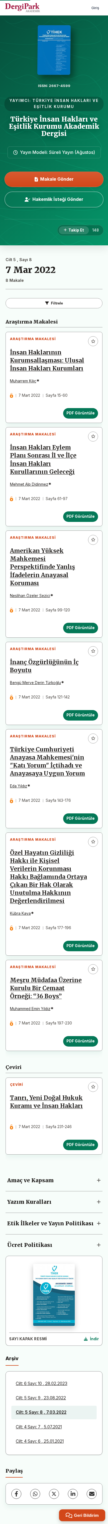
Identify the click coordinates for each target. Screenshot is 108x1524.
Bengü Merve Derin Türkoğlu (35, 682)
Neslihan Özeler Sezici (30, 595)
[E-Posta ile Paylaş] (92, 1494)
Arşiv (12, 1358)
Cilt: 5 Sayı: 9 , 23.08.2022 (41, 1397)
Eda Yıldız (18, 786)
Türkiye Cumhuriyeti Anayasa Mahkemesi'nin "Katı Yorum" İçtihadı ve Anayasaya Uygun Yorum (47, 761)
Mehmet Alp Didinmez (29, 484)
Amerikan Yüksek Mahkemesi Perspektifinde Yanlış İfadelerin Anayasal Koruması (42, 567)
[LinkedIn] (73, 1494)
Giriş (95, 8)
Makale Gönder (57, 179)
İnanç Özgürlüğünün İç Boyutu (44, 666)
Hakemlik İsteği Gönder (57, 199)
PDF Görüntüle (80, 413)
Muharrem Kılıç (23, 381)
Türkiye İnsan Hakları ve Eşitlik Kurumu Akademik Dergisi (54, 126)
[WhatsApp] (35, 1494)
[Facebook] (16, 1494)
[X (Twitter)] (54, 1494)
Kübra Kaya (20, 913)
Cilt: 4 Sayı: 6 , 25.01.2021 (40, 1441)
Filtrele (57, 303)
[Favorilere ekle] (93, 341)
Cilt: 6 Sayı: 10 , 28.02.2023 (41, 1383)
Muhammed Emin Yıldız (30, 1009)
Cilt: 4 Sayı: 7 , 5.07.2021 (39, 1427)
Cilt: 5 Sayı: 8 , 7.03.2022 (41, 1412)
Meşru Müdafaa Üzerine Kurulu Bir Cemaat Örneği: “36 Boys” (46, 988)
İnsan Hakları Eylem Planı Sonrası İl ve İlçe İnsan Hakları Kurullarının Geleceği (43, 459)
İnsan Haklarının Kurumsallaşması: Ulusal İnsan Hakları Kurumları (47, 360)
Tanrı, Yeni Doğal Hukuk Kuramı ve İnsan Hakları (46, 1102)
